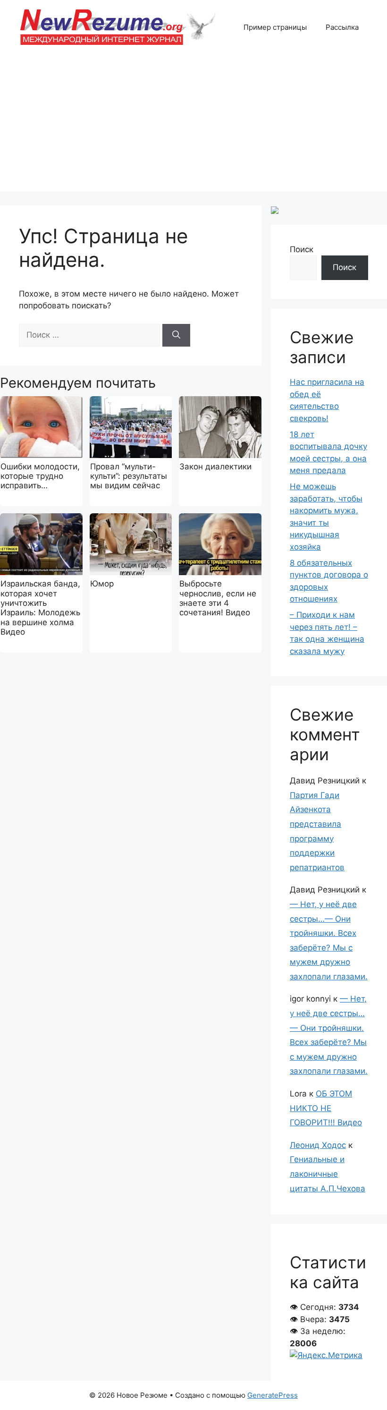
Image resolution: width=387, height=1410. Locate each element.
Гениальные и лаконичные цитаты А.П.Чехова (327, 1174)
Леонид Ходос (318, 1145)
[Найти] (176, 335)
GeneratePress (272, 1395)
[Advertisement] (193, 125)
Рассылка (342, 27)
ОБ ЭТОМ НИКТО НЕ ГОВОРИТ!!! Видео (326, 1108)
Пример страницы (275, 27)
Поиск (301, 249)
